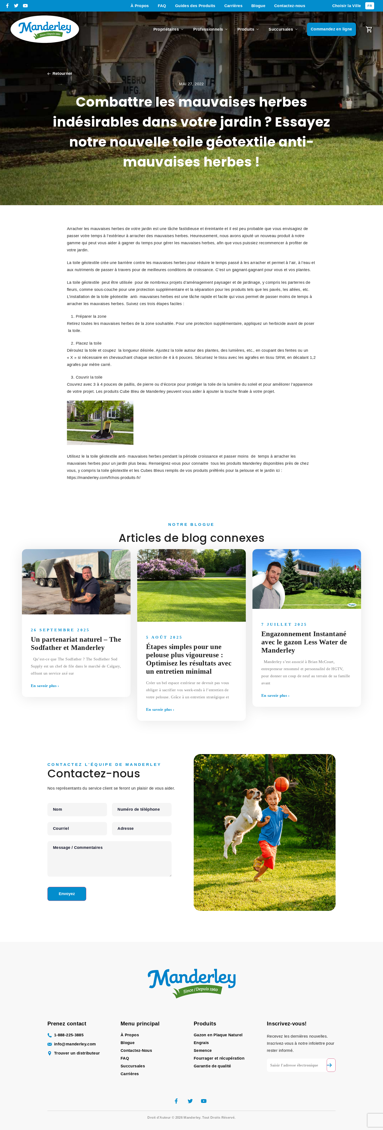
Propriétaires (166, 29)
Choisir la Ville (346, 6)
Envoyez (67, 894)
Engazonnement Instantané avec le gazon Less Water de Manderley (304, 642)
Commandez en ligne (331, 29)
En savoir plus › (45, 685)
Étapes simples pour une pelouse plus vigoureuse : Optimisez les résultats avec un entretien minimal (188, 659)
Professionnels (208, 29)
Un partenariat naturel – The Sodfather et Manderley (76, 643)
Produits (245, 29)
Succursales (281, 29)
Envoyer (331, 1065)
